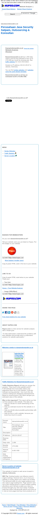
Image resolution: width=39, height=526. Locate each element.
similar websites (19, 70)
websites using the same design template (19, 70)
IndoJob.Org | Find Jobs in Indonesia (19, 355)
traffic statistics (10, 62)
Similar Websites (9, 151)
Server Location (9, 156)
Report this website (29, 48)
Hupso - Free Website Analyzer (12, 288)
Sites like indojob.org (19, 360)
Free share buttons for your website (14, 317)
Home (4, 505)
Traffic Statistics (9, 153)
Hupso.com (20, 513)
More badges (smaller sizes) (14, 260)
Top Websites (21, 505)
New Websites (31, 505)
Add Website (11, 505)
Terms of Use (7, 506)
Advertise (19, 508)
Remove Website (29, 506)
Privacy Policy (17, 506)
